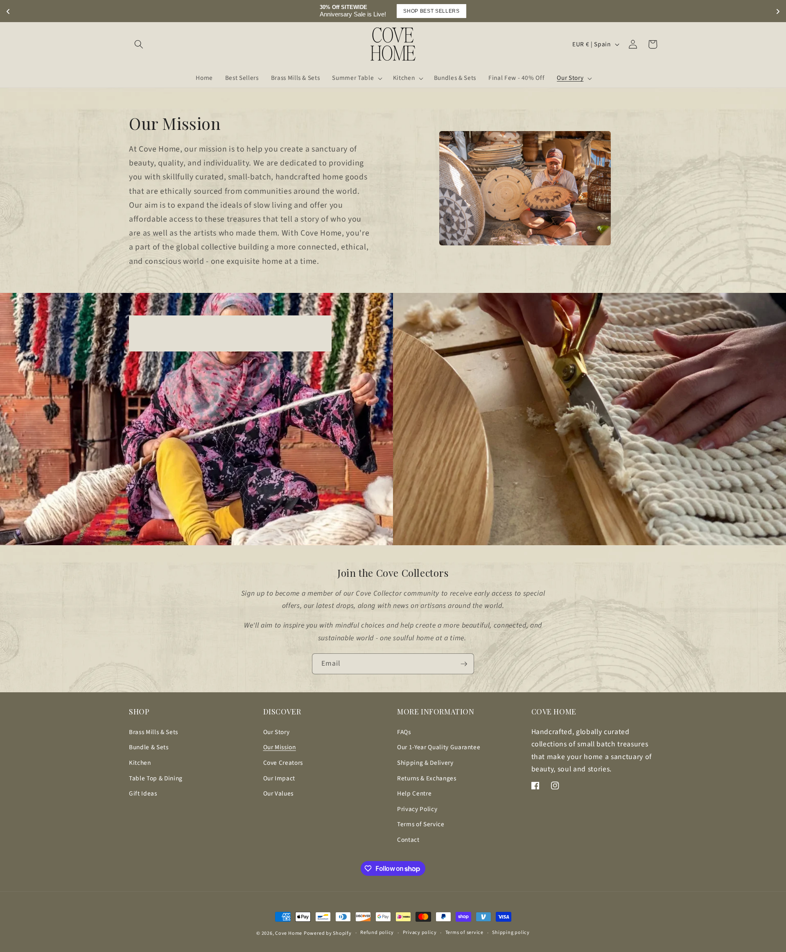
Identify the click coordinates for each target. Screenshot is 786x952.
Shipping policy (511, 932)
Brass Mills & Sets (153, 732)
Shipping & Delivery (425, 762)
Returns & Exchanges (426, 778)
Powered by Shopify (328, 933)
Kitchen (140, 762)
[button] (139, 44)
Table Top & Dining (156, 778)
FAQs (404, 732)
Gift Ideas (143, 793)
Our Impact (279, 778)
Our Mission (279, 747)
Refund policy (377, 932)
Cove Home (288, 933)
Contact (408, 839)
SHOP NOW (443, 11)
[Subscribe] (464, 664)
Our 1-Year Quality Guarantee (438, 747)
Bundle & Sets (149, 747)
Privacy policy (420, 932)
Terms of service (464, 932)
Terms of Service (421, 824)
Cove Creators (283, 762)
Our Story (276, 732)
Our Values (278, 793)
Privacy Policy (417, 809)
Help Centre (414, 793)
